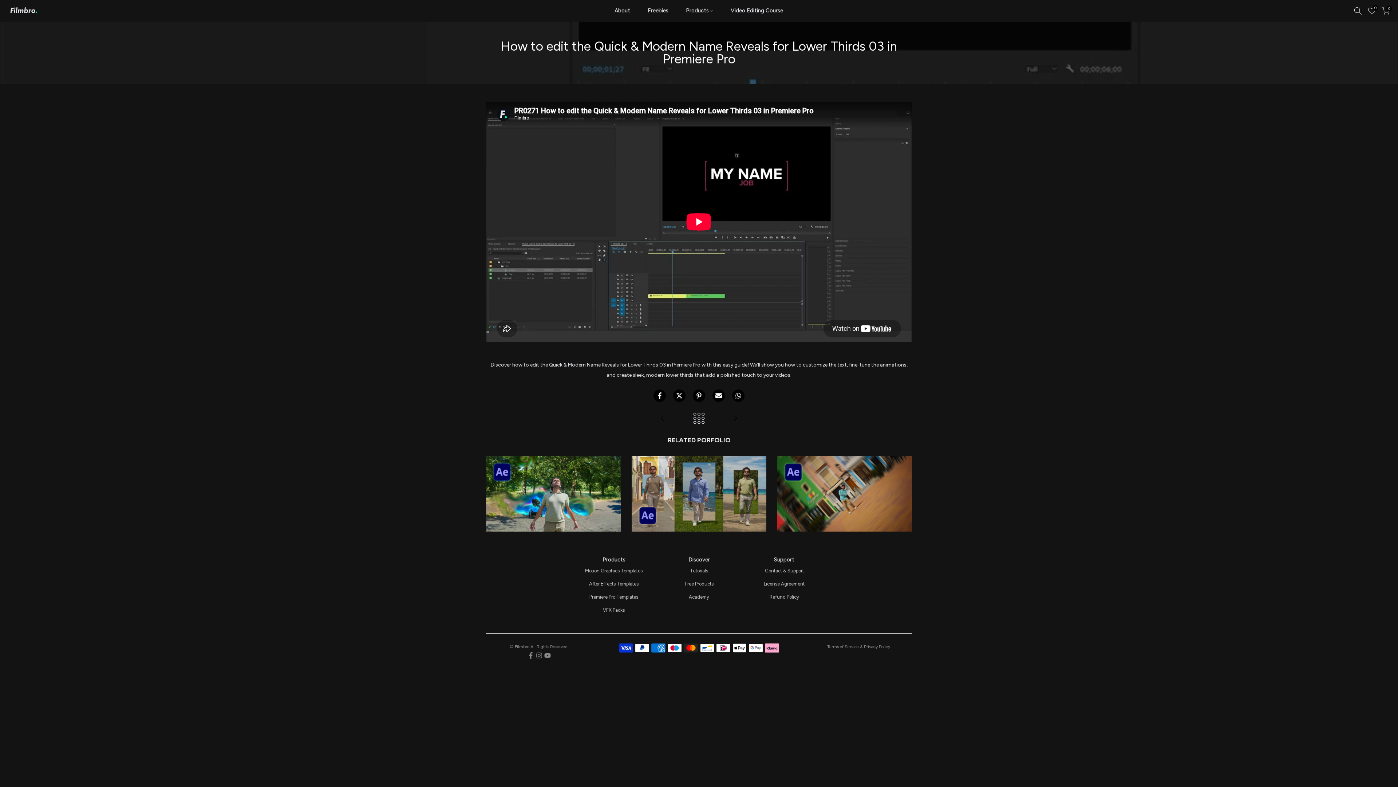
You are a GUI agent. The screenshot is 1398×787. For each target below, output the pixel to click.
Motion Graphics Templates (614, 570)
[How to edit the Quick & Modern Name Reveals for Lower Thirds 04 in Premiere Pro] (662, 419)
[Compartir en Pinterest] (699, 395)
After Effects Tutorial (553, 484)
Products (697, 10)
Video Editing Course (757, 10)
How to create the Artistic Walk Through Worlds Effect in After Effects (699, 466)
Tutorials (699, 570)
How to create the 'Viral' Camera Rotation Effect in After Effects (844, 471)
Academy (699, 597)
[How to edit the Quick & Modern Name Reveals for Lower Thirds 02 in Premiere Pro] (735, 419)
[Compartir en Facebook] (659, 395)
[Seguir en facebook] (531, 655)
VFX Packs (614, 610)
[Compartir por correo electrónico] (718, 395)
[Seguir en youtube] (547, 655)
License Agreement (784, 584)
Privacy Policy (877, 646)
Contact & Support (784, 570)
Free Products (699, 584)
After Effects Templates (614, 584)
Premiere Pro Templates (613, 597)
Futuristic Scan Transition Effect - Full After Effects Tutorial (553, 471)
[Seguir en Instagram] (539, 655)
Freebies (658, 10)
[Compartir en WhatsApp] (738, 395)
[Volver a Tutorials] (699, 419)
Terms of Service (843, 646)
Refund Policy (784, 597)
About (622, 10)
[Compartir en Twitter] (679, 395)
